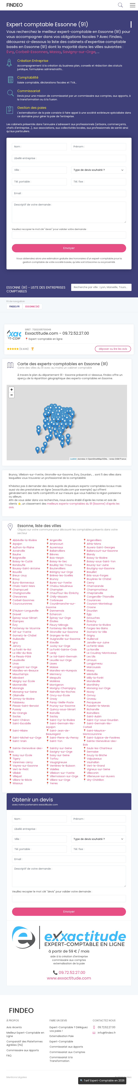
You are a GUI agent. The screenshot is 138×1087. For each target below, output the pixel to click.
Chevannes (20, 596)
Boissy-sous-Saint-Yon (101, 561)
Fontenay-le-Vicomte (26, 628)
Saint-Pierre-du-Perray (64, 737)
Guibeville (19, 639)
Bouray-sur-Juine (98, 565)
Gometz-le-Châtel (24, 635)
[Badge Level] (32, 348)
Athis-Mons (94, 544)
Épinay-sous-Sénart (25, 618)
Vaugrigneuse (58, 762)
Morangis (18, 688)
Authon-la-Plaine (23, 547)
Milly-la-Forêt (95, 678)
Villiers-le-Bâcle (22, 780)
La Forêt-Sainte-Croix (63, 649)
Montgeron (57, 685)
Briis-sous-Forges (97, 575)
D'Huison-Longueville (25, 610)
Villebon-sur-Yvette (62, 773)
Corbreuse (56, 600)
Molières (55, 681)
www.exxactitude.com (69, 978)
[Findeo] (21, 1010)
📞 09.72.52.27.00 (69, 972)
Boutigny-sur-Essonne (101, 568)
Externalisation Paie (62, 1036)
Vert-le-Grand (96, 765)
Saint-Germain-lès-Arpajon (60, 725)
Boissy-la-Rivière (97, 558)
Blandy (91, 554)
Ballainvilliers (57, 551)
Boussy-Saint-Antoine (26, 568)
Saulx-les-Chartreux (99, 748)
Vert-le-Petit (21, 769)
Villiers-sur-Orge (60, 780)
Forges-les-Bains (97, 628)
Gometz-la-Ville (97, 632)
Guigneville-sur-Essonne (65, 639)
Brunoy (54, 579)
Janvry (17, 646)
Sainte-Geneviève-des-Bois (100, 742)
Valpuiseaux (94, 758)
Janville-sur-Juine (98, 642)
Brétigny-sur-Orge (61, 572)
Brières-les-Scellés (61, 575)
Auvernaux (56, 547)
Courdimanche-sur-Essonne (60, 605)
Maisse (54, 667)
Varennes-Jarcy (23, 762)
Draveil (17, 614)
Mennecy (55, 674)
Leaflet (73, 458)
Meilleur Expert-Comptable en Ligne (25, 1034)
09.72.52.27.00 (106, 1027)
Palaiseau (18, 702)
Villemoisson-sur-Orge (64, 776)
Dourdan (92, 610)
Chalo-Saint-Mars (24, 586)
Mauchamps (20, 674)
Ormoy (91, 695)
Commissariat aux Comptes (67, 1052)
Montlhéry (93, 685)
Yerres (54, 783)
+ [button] (11, 389)
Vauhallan (93, 762)
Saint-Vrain (20, 741)
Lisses (53, 663)
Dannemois (57, 610)
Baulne (17, 554)
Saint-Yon (56, 741)
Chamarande (95, 586)
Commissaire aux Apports (22, 1050)
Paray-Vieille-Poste (62, 702)
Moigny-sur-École (24, 681)
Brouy (16, 579)
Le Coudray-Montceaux (102, 653)
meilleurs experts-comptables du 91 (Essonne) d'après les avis (64, 505)
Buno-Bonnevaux (23, 582)
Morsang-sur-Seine (25, 692)
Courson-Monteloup (99, 603)
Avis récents (14, 1027)
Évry (10, 51)
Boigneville (19, 558)
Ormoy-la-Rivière (23, 699)
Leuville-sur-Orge (61, 660)
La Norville (93, 649)
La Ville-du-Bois (22, 653)
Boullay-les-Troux (61, 565)
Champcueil (20, 589)
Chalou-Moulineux (61, 586)
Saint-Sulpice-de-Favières (103, 737)
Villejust (17, 776)
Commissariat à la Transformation (61, 1059)
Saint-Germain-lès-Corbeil (97, 725)
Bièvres (54, 554)
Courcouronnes (22, 603)
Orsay (53, 699)
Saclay (54, 716)
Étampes (18, 621)
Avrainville (19, 551)
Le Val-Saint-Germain (63, 656)
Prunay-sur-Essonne (62, 706)
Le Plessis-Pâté (22, 656)
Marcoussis (94, 667)
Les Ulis (91, 656)
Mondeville (93, 681)
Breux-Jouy (20, 575)
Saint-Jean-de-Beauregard (58, 732)
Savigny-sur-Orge (79, 51)
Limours (91, 660)
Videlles (54, 769)
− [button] (11, 395)
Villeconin (93, 773)
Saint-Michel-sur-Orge (27, 737)
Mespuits (55, 678)
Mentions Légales (16, 1077)
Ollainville (18, 695)
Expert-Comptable (61, 1041)
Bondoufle (19, 565)
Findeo (14, 5)
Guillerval (92, 639)
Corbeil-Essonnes (31, 51)
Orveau (91, 699)
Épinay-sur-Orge (60, 618)
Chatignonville (22, 593)
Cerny (90, 582)
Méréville (92, 674)
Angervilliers (94, 540)
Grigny (91, 635)
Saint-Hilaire (20, 730)
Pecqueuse (94, 702)
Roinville (55, 713)
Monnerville (20, 685)
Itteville (54, 642)
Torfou (54, 758)
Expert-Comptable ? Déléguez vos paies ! (69, 1029)
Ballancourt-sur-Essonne (102, 551)
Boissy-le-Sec (58, 561)
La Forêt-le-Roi (22, 649)
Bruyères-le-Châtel (99, 579)
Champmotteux (97, 589)
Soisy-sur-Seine (60, 755)
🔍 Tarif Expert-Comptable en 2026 (102, 1080)
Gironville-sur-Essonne (64, 632)
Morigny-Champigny (63, 688)
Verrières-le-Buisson (62, 765)
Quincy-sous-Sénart (63, 709)
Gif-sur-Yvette (22, 632)
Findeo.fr (14, 306)
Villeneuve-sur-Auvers (101, 776)
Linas (16, 663)
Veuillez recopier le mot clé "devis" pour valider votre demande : (49, 229)
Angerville (56, 540)
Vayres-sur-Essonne (25, 765)
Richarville (93, 709)
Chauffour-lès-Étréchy (64, 593)
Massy (55, 51)
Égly (89, 614)
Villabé (17, 773)
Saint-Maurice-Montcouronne (94, 732)
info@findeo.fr (106, 1032)
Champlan (56, 589)
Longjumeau (94, 663)
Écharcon (56, 614)
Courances (94, 600)
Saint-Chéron (21, 720)
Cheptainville (95, 593)
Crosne (91, 607)
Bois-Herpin (57, 558)
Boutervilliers (57, 568)
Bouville (17, 572)
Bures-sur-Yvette (61, 582)
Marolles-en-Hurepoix (63, 670)
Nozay (90, 692)
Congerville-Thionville (100, 596)
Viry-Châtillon (95, 780)
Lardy (53, 653)
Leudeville (19, 660)
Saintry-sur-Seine (61, 748)
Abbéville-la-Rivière (25, 540)
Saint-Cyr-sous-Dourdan (102, 720)
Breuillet (92, 572)
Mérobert (18, 678)
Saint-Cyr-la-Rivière (62, 720)
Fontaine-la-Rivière (99, 625)
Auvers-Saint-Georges (101, 547)
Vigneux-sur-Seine (98, 769)
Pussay (17, 709)
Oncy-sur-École (60, 695)
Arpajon (17, 544)
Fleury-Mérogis (59, 625)
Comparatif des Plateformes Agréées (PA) (24, 1043)
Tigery (16, 758)
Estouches (93, 618)
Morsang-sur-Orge (99, 688)
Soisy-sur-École (22, 755)
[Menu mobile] (132, 6)
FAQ (9, 1055)
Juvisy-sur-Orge (60, 646)
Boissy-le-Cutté (23, 561)
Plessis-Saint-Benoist (26, 706)
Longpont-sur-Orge (25, 667)
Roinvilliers (93, 713)
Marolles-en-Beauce (25, 670)
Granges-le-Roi (59, 635)
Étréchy (91, 621)
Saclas (17, 716)
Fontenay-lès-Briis (61, 628)
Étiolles (54, 621)
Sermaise (92, 751)
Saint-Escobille (22, 723)
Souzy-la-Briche (97, 755)
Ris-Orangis (20, 713)
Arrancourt (56, 544)
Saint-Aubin (94, 716)
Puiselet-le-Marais (98, 706)
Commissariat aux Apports (66, 1047)
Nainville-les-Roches (62, 692)
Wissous (18, 783)
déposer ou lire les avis (113, 349)
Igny (15, 642)
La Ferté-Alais (95, 646)
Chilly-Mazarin (59, 596)
